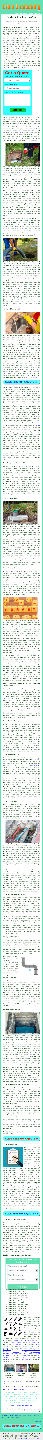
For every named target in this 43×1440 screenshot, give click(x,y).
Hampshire (6, 1203)
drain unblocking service (15, 348)
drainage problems (10, 279)
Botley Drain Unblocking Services (17, 1255)
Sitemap (5, 1415)
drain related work (19, 1201)
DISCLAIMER (37, 13)
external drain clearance (29, 1191)
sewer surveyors (16, 1348)
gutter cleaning (16, 1342)
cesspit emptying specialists (25, 1340)
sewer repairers (29, 1346)
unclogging (7, 350)
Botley (37, 425)
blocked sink (31, 335)
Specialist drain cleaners (29, 781)
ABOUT (25, 13)
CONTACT (31, 13)
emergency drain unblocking (15, 1180)
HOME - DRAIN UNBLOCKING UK (21, 1406)
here (4, 459)
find (10, 1223)
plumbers (16, 1352)
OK (38, 1438)
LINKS (21, 13)
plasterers (18, 1344)
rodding (37, 765)
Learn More (27, 1438)
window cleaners (25, 1359)
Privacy (38, 1421)
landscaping (25, 1355)
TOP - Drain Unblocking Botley (14, 1389)
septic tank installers (31, 1350)
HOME (16, 13)
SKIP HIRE (36, 1342)
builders (6, 1357)
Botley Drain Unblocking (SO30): (16, 27)
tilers (23, 1357)
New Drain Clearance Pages (20, 1415)
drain (38, 119)
